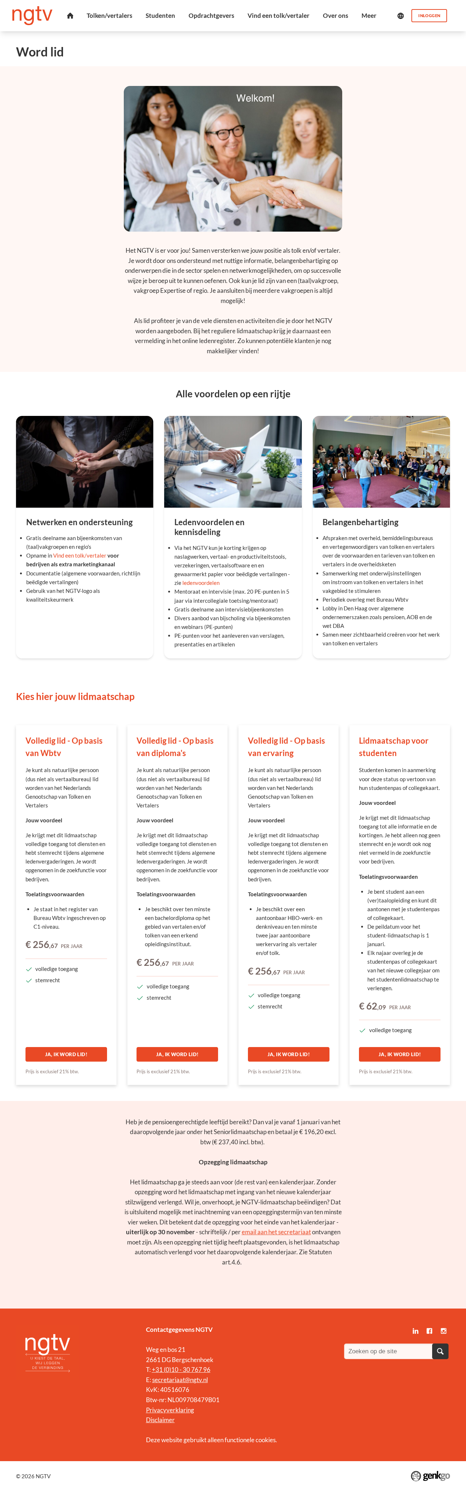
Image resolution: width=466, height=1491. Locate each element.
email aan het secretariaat (276, 1232)
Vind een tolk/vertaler (79, 555)
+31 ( (159, 1369)
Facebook (429, 1331)
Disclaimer (160, 1420)
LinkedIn (415, 1331)
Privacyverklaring (170, 1410)
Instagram (444, 1331)
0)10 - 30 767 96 (188, 1369)
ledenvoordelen (201, 582)
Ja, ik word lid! (66, 1054)
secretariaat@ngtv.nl (180, 1380)
